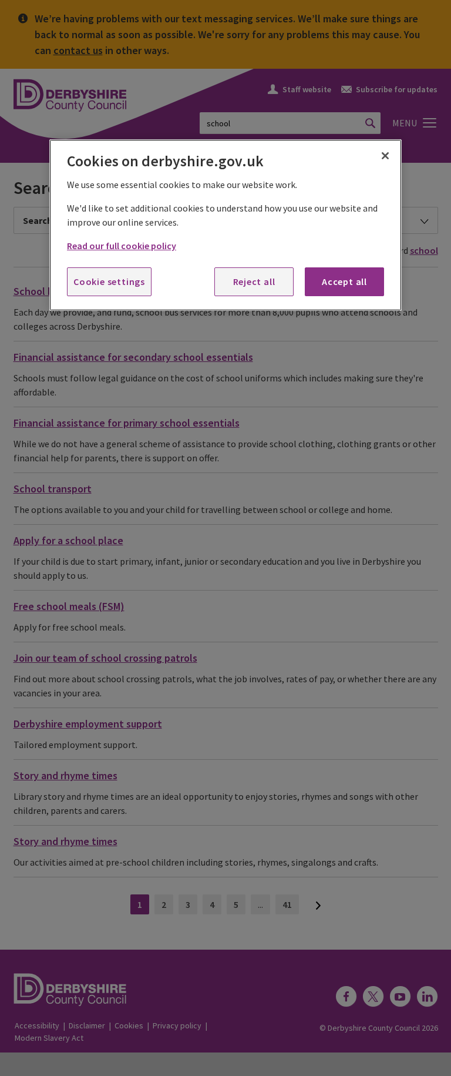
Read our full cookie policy (121, 246)
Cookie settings (109, 281)
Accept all (344, 281)
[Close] (385, 156)
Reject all (254, 281)
